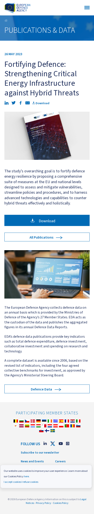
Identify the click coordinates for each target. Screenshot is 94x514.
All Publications (41, 237)
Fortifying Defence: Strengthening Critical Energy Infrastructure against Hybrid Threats (6, 21)
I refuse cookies (30, 482)
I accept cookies (12, 482)
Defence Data (41, 389)
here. (27, 476)
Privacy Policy (43, 503)
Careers (60, 461)
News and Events (32, 461)
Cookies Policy (60, 503)
